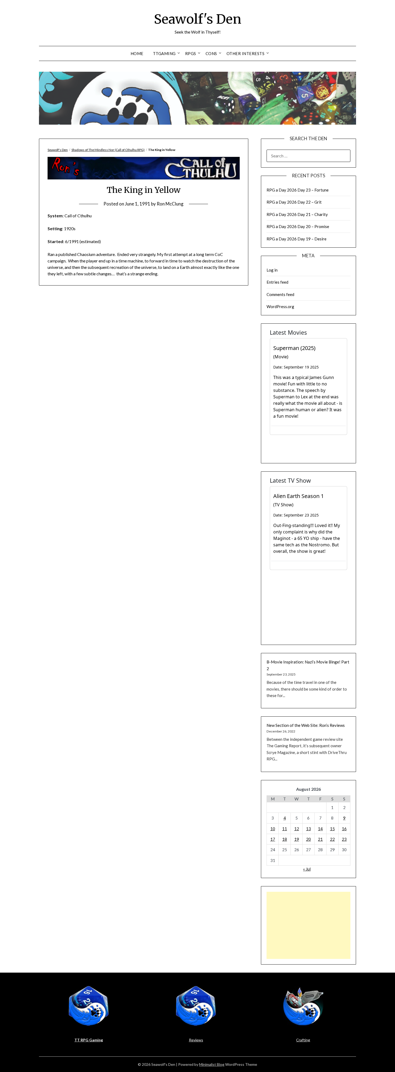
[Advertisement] (308, 925)
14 (320, 828)
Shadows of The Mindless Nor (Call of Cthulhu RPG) (108, 150)
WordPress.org (280, 306)
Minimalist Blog (211, 1064)
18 (284, 839)
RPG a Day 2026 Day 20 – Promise (298, 226)
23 (344, 839)
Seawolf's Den (197, 19)
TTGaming (164, 53)
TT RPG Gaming (88, 1040)
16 (344, 828)
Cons (211, 53)
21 (320, 839)
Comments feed (280, 294)
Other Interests (246, 53)
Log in (272, 270)
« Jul (307, 869)
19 (296, 839)
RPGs (190, 53)
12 (296, 828)
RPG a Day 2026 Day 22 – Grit (294, 202)
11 (284, 828)
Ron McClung (170, 204)
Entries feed (277, 282)
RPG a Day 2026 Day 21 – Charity (297, 214)
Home (137, 53)
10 (272, 828)
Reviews (196, 1040)
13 (308, 828)
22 (332, 839)
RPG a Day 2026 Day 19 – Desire (296, 238)
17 (272, 839)
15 (332, 828)
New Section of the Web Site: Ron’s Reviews (306, 725)
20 (308, 839)
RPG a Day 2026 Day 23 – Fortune (298, 189)
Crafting (303, 1040)
